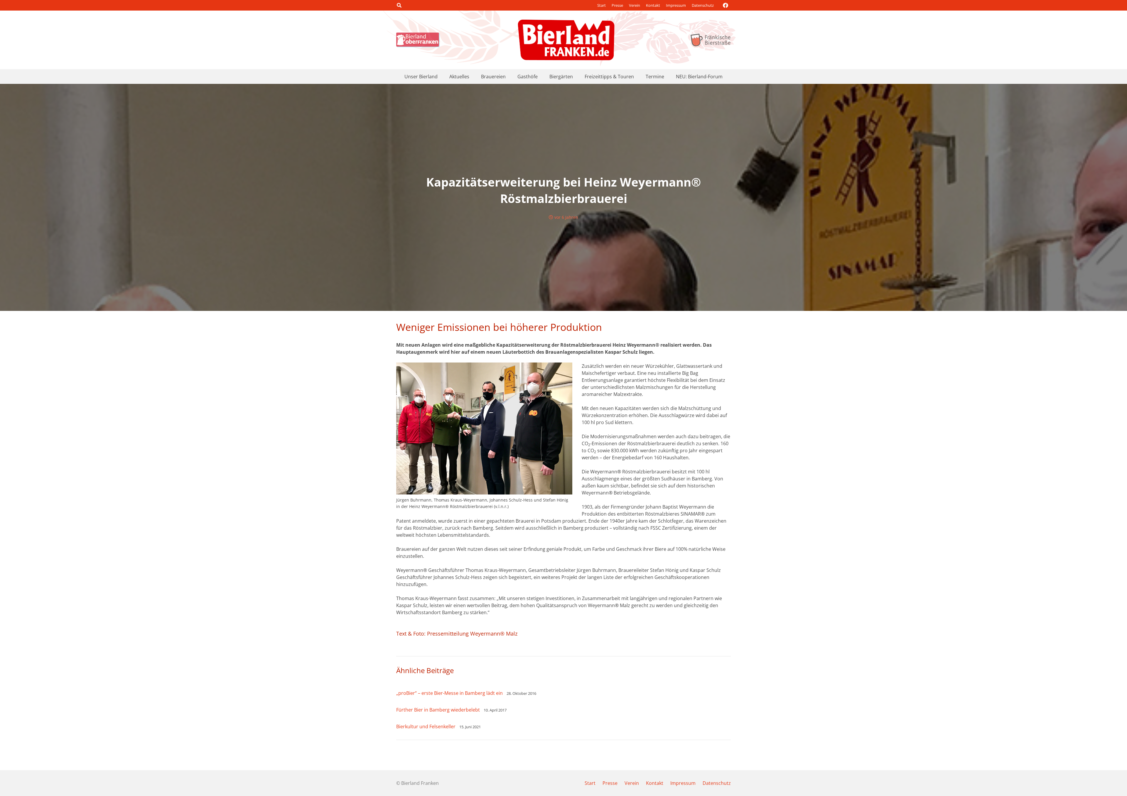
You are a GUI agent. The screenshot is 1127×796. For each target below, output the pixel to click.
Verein (634, 5)
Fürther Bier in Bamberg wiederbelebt (438, 710)
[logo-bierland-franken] (566, 39)
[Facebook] (725, 5)
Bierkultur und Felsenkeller (425, 726)
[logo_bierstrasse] (710, 40)
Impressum (676, 5)
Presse (617, 5)
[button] (399, 5)
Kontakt (653, 5)
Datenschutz (703, 5)
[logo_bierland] (419, 40)
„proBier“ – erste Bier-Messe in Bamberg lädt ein (449, 693)
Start (601, 5)
